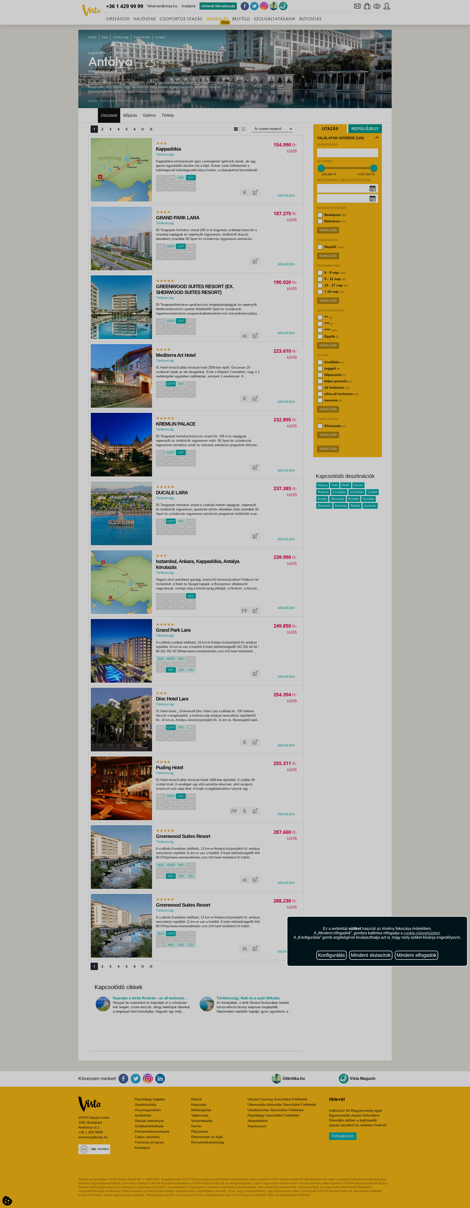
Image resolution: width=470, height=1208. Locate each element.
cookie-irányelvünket (422, 933)
